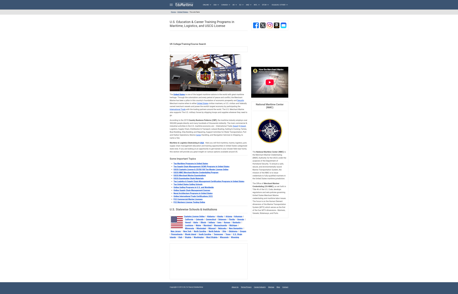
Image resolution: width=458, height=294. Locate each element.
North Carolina (200, 231)
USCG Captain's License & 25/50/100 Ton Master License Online (201, 169)
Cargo (198, 135)
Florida (232, 219)
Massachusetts (220, 225)
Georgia (240, 219)
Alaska (220, 216)
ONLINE (206, 5)
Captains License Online (194, 216)
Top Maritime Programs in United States (191, 163)
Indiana (211, 222)
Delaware (222, 219)
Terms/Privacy (246, 287)
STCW (264, 5)
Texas (228, 234)
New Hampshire (236, 228)
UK (233, 5)
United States (179, 94)
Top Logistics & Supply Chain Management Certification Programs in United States (209, 181)
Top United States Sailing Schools (188, 184)
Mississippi (201, 228)
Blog (278, 287)
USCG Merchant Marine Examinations (190, 175)
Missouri (212, 228)
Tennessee (218, 234)
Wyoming (235, 237)
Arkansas (238, 216)
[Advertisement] (208, 36)
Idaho (195, 222)
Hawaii (188, 222)
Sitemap (271, 287)
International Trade (178, 109)
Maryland (207, 225)
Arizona (229, 216)
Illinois (203, 222)
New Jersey (176, 231)
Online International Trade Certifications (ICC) (193, 196)
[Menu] (171, 5)
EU (240, 5)
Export (235, 126)
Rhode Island (190, 234)
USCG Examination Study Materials (189, 178)
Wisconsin (224, 237)
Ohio (224, 231)
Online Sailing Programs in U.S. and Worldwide (194, 187)
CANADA (224, 5)
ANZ (247, 5)
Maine (198, 225)
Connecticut (211, 219)
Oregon (243, 231)
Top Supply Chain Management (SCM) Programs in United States (201, 166)
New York (187, 231)
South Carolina (205, 234)
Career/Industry (260, 287)
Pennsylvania (177, 234)
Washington (199, 237)
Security (240, 100)
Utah (180, 237)
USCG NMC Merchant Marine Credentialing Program (196, 172)
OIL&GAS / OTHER (278, 5)
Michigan (233, 225)
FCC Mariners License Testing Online (189, 202)
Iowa (219, 222)
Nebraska (222, 228)
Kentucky (237, 222)
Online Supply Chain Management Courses (192, 190)
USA (215, 5)
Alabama (211, 216)
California (189, 219)
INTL (255, 5)
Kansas (227, 222)
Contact (285, 287)
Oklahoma (233, 231)
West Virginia (212, 237)
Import (243, 126)
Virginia (188, 237)
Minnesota (189, 228)
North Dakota (214, 231)
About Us (235, 287)
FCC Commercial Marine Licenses (188, 199)
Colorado (199, 219)
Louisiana (189, 225)
